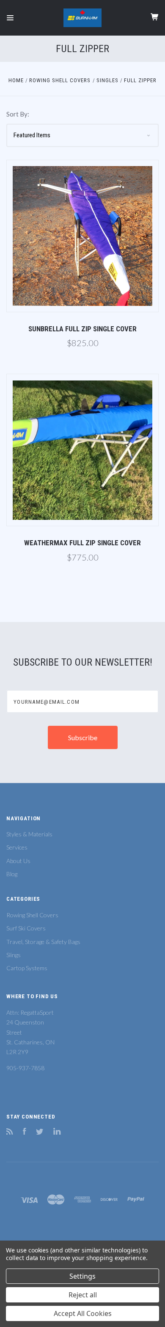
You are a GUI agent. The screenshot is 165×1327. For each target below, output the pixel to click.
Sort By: (17, 114)
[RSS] (9, 1132)
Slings (13, 954)
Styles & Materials (29, 834)
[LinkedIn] (57, 1132)
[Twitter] (40, 1132)
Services (17, 847)
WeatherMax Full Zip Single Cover (82, 543)
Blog (11, 873)
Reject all (83, 1294)
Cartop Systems (26, 968)
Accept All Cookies (83, 1313)
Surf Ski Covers (26, 928)
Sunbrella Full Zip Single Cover (82, 329)
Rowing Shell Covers (32, 915)
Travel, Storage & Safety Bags (43, 941)
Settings (82, 1276)
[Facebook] (24, 1132)
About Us (18, 860)
